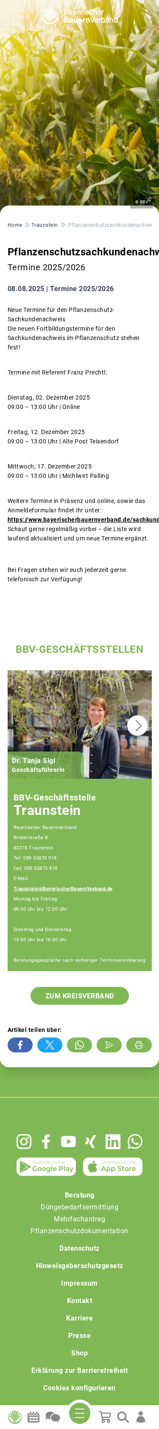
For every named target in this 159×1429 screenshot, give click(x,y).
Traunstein (47, 810)
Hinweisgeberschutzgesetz (79, 1266)
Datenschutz (79, 1248)
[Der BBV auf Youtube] (68, 1141)
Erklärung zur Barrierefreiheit (79, 1370)
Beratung (80, 1195)
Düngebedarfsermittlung (79, 1207)
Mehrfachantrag (79, 1219)
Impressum (79, 1283)
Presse (79, 1336)
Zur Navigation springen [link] (36, 6)
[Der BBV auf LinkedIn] (113, 1141)
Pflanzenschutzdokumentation (79, 1231)
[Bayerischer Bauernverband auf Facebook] (46, 1141)
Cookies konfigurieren (79, 1388)
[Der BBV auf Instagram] (24, 1141)
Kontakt (79, 1301)
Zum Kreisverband (79, 996)
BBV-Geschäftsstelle (55, 797)
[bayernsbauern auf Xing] (90, 1141)
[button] (137, 725)
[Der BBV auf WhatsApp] (135, 1141)
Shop (79, 1353)
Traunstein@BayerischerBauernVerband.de (63, 889)
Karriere (79, 1318)
